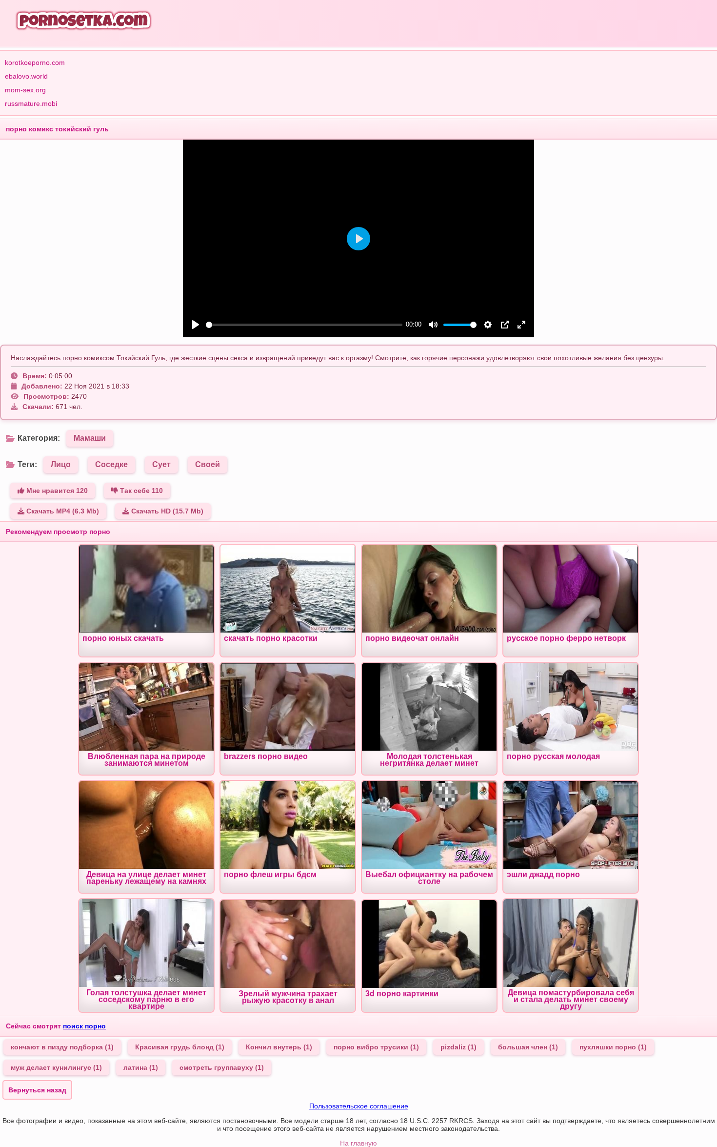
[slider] (304, 324)
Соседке (111, 464)
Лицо (61, 464)
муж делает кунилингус (56, 1067)
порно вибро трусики (376, 1047)
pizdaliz (458, 1047)
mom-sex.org (25, 90)
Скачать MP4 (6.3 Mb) (61, 511)
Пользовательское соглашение (358, 1106)
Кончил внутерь (279, 1047)
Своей (207, 464)
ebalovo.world (26, 76)
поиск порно (84, 1026)
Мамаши (90, 438)
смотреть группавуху (221, 1067)
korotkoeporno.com (35, 62)
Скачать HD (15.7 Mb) (166, 511)
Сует (161, 464)
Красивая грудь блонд (179, 1047)
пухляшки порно (613, 1047)
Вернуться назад (37, 1090)
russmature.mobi (31, 103)
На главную (358, 1143)
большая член (528, 1047)
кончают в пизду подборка (62, 1047)
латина (140, 1067)
